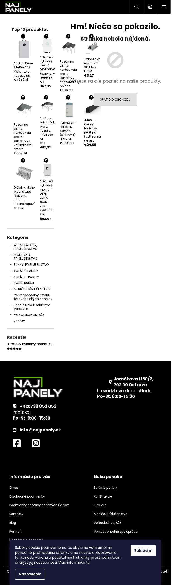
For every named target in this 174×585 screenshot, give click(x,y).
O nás (14, 488)
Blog (12, 523)
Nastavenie (30, 574)
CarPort (100, 505)
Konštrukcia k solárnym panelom (32, 307)
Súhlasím (143, 550)
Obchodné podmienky (27, 496)
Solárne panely (105, 488)
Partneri (15, 531)
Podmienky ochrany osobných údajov (39, 505)
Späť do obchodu (115, 99)
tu (88, 562)
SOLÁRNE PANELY (26, 277)
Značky (19, 321)
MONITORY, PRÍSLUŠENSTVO (26, 256)
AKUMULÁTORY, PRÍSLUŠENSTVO (26, 247)
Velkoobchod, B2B (107, 523)
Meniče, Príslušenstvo (110, 514)
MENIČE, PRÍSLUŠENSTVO (32, 289)
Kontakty (16, 514)
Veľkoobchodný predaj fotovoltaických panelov (33, 297)
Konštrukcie (103, 496)
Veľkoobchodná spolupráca (116, 531)
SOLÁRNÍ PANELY (26, 270)
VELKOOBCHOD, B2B (29, 314)
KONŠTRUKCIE (24, 282)
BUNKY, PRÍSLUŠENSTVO (31, 264)
